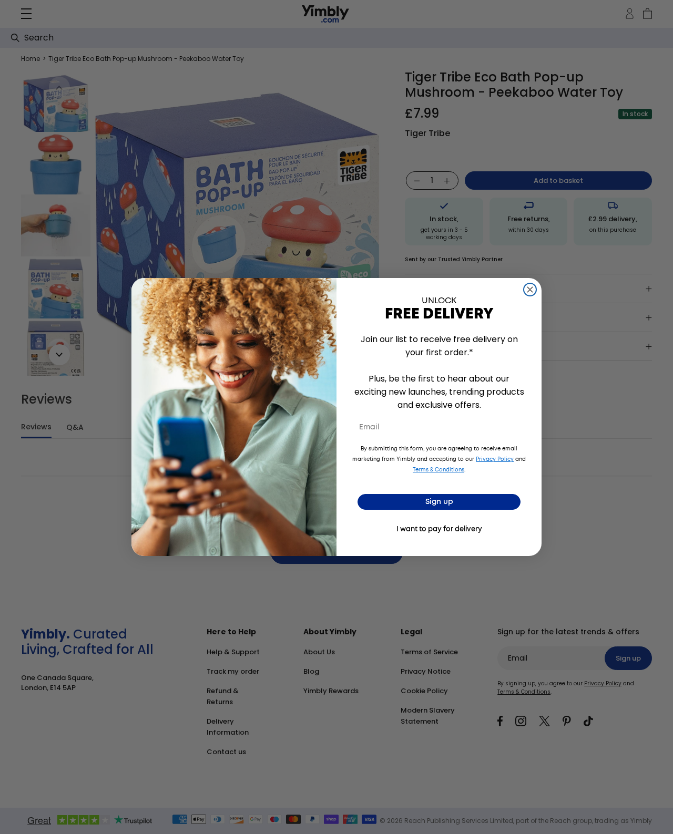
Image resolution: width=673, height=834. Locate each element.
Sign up (439, 502)
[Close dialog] (530, 289)
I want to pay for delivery (439, 529)
